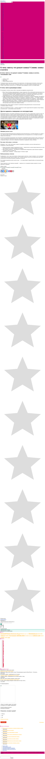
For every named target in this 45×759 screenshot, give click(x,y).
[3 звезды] (11, 167)
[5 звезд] (19, 167)
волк (39, 633)
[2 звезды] (7, 167)
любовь (19, 635)
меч (23, 635)
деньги (2, 635)
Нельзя (18, 633)
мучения (27, 635)
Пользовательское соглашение (9, 748)
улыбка (6, 637)
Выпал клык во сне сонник (8, 730)
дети (10, 635)
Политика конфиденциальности (9, 749)
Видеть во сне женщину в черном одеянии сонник (13, 728)
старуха (42, 635)
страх (2, 637)
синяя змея (31, 635)
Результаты (41, 722)
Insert (12, 757)
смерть (35, 635)
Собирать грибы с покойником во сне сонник (9, 675)
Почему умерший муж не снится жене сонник (12, 740)
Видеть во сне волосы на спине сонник (11, 738)
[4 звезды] (15, 167)
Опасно (22, 633)
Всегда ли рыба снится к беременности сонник (12, 734)
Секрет (25, 633)
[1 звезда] (2, 167)
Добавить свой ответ (4, 719)
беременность (33, 633)
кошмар (14, 635)
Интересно (14, 633)
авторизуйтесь (3, 619)
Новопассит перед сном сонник (6, 671)
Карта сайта (5, 745)
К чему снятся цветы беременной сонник (11, 736)
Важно (9, 633)
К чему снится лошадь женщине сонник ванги (9, 679)
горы (41, 633)
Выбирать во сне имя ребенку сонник (10, 732)
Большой (3, 633)
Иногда (3, 713)
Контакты (5, 750)
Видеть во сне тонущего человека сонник (11, 742)
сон (39, 635)
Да (2, 717)
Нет (2, 715)
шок (9, 637)
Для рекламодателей (7, 746)
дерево (6, 635)
